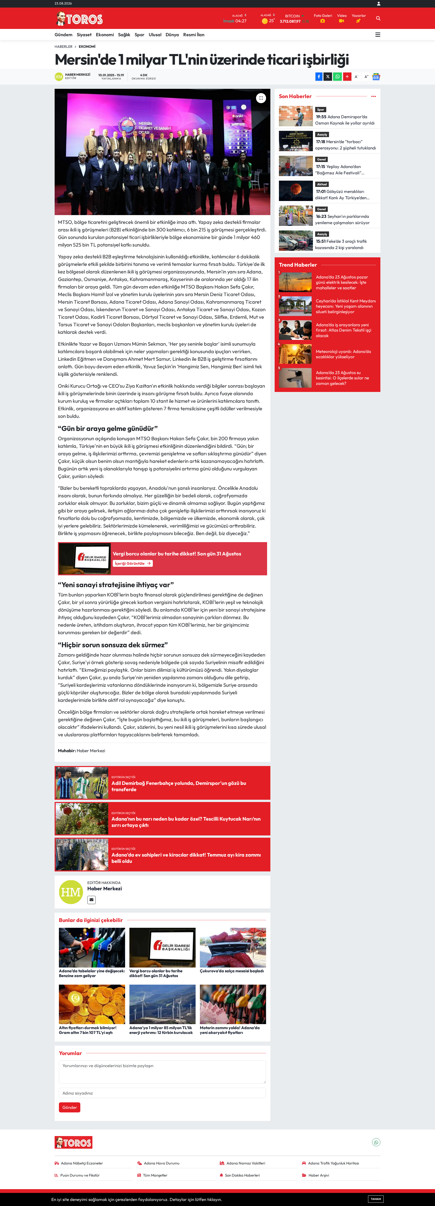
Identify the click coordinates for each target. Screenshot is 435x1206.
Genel (321, 159)
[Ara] (378, 18)
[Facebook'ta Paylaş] (318, 76)
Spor (139, 34)
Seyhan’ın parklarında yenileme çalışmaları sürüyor (342, 219)
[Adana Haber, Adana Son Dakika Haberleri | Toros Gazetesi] (79, 18)
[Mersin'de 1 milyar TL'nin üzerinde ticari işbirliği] (162, 152)
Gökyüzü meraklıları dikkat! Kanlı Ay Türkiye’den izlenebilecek (341, 195)
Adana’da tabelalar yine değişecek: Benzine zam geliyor (92, 973)
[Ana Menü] (377, 34)
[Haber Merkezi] (71, 891)
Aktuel (322, 184)
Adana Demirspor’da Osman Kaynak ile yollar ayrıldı (345, 120)
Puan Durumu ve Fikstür (80, 1175)
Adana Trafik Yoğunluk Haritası (333, 1163)
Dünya (172, 34)
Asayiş (322, 134)
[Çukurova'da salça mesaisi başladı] (233, 947)
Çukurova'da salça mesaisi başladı (232, 970)
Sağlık (124, 34)
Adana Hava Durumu (161, 1163)
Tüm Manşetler (155, 1175)
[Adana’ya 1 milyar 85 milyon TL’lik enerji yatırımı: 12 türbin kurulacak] (162, 1004)
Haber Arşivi (319, 1175)
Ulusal (155, 34)
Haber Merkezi (104, 888)
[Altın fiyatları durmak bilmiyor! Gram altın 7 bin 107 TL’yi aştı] (92, 1004)
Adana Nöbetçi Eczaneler (82, 1163)
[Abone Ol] (376, 76)
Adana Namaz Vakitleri (246, 1163)
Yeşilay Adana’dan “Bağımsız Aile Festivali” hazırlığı (338, 170)
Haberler (63, 46)
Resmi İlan (193, 34)
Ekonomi (105, 34)
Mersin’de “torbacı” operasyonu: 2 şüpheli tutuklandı (345, 145)
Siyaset (84, 34)
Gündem (63, 34)
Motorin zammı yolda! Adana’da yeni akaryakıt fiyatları (230, 1030)
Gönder (69, 1107)
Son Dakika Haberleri (242, 1175)
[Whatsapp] (376, 1142)
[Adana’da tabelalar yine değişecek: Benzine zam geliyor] (92, 947)
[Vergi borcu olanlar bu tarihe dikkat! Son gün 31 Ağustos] (162, 947)
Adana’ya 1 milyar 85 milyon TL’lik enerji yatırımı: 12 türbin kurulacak (161, 1030)
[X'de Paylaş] (327, 76)
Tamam (376, 1199)
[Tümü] (373, 96)
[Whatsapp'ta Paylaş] (337, 76)
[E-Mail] (91, 900)
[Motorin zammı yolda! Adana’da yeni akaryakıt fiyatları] (233, 1004)
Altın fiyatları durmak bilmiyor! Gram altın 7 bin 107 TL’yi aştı (88, 1030)
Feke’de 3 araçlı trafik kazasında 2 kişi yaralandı (341, 244)
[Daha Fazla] (347, 76)
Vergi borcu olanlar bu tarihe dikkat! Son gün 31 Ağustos (156, 973)
